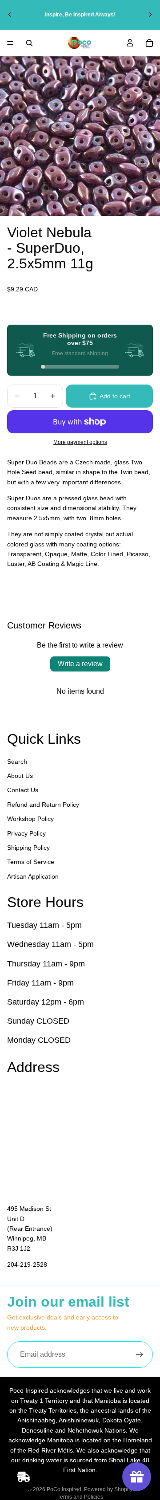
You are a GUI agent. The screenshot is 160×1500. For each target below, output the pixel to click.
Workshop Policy (30, 818)
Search (17, 761)
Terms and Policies (80, 1497)
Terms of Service (30, 861)
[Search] (29, 43)
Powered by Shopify (108, 1489)
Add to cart (115, 396)
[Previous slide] (10, 14)
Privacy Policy (26, 832)
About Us (20, 775)
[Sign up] (139, 1354)
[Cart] (149, 43)
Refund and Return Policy (43, 804)
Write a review (80, 664)
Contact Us (22, 789)
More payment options (80, 442)
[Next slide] (150, 14)
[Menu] (10, 43)
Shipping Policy (28, 847)
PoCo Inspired (64, 1489)
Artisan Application (33, 876)
